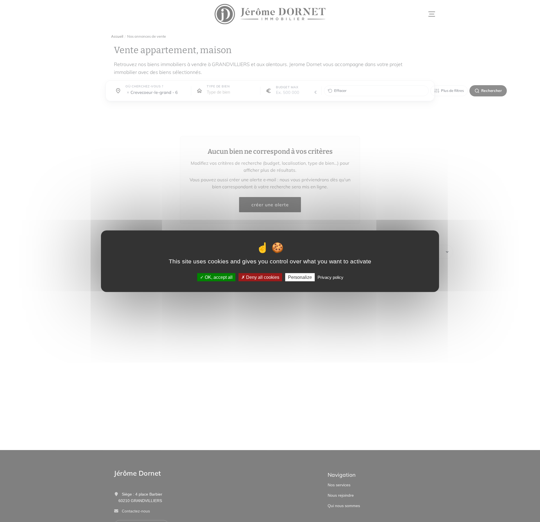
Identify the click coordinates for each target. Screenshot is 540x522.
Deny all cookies (262, 277)
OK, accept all (218, 277)
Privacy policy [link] (330, 277)
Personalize (300, 277)
